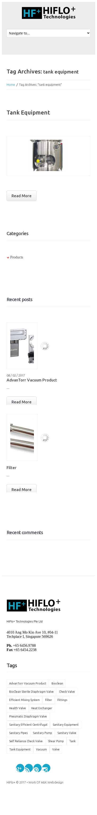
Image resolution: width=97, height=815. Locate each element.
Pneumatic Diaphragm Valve (28, 716)
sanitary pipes (18, 732)
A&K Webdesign (52, 782)
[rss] (29, 768)
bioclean (57, 683)
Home (11, 84)
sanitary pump (42, 732)
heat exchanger (41, 708)
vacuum (41, 749)
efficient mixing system (24, 699)
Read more (22, 195)
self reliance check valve (26, 741)
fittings (62, 699)
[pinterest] (37, 768)
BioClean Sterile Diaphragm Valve (31, 691)
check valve (67, 691)
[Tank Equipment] (48, 156)
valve (56, 749)
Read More (22, 402)
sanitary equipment (66, 724)
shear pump (56, 741)
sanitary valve (66, 732)
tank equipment (20, 749)
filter (48, 699)
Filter (11, 467)
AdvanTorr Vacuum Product (32, 380)
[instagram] (46, 768)
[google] (20, 768)
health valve (17, 708)
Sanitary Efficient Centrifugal (28, 724)
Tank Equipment (28, 112)
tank (72, 741)
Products (16, 257)
